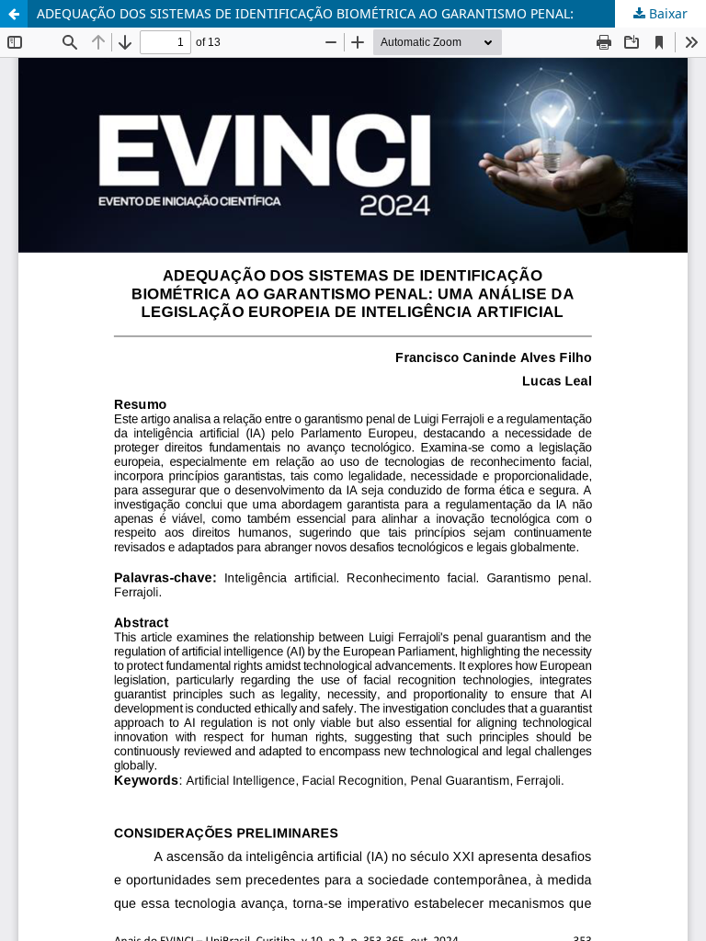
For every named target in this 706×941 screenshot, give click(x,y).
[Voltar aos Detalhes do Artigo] (14, 14)
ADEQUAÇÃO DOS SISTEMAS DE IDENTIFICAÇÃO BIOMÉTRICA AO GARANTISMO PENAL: (305, 13)
